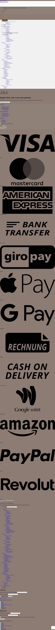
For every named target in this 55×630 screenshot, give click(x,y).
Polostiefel (8, 81)
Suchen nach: (4, 506)
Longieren (7, 30)
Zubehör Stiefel (8, 84)
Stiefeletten (8, 82)
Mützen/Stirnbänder (9, 551)
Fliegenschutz (8, 28)
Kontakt (3, 119)
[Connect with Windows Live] (3, 607)
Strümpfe (7, 47)
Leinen (5, 88)
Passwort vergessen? (3, 598)
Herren (5, 48)
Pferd (5, 25)
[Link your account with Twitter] (5, 604)
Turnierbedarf (6, 75)
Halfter (7, 29)
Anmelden (10, 596)
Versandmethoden (5, 113)
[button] (3, 18)
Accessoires (6, 57)
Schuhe (7, 53)
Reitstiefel (5, 78)
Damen (5, 43)
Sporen (5, 70)
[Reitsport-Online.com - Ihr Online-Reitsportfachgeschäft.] (4, 2)
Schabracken (8, 26)
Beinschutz (8, 27)
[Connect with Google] (1, 601)
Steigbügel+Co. (6, 69)
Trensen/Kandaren (7, 66)
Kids (5, 51)
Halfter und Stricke (7, 558)
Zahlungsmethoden (5, 108)
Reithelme (7, 55)
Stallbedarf (5, 72)
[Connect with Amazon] (2, 602)
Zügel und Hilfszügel (7, 67)
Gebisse (7, 37)
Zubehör (5, 34)
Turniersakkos (8, 24)
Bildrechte (4, 120)
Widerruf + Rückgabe (6, 114)
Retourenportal (4, 115)
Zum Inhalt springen (3, 0)
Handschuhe (8, 22)
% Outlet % (5, 20)
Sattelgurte (8, 41)
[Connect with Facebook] (2, 603)
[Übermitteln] (0, 103)
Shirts (7, 45)
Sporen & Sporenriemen (9, 40)
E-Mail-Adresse (5, 613)
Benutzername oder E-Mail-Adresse (8, 592)
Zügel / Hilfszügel (9, 524)
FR (4, 24)
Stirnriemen (8, 32)
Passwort (4, 594)
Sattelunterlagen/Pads (7, 62)
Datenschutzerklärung (6, 106)
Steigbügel (8, 38)
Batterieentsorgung (5, 109)
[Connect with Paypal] (1, 606)
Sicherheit (5, 54)
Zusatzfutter (6, 76)
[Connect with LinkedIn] (2, 605)
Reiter (5, 21)
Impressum (4, 121)
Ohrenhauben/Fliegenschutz (8, 63)
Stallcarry (7, 35)
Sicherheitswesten (9, 56)
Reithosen (7, 23)
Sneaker (7, 579)
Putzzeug (7, 36)
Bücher (5, 572)
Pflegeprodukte (6, 73)
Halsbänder (6, 86)
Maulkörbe (8, 31)
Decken (5, 60)
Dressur (7, 80)
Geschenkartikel (8, 58)
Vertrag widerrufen (5, 116)
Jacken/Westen (8, 44)
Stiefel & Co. (4, 77)
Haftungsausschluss (5, 107)
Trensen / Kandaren (9, 33)
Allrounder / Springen (9, 79)
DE (3, 24)
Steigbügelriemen (9, 530)
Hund (3, 85)
